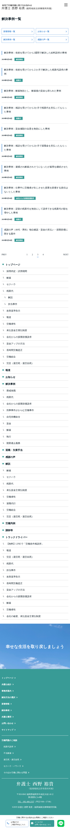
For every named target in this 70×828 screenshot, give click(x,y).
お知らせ (10, 377)
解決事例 (10, 383)
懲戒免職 (11, 390)
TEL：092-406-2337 (26, 802)
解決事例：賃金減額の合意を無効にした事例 (27, 129)
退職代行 (11, 503)
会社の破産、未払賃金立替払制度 (24, 616)
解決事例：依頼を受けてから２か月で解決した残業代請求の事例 (36, 72)
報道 (9, 317)
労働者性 (11, 324)
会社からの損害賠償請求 (19, 337)
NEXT (65, 254)
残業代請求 (8, 747)
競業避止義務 (13, 443)
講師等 (9, 530)
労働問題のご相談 (9, 740)
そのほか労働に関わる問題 (15, 772)
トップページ (13, 264)
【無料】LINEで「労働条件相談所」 (25, 544)
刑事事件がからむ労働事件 (20, 410)
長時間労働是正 (14, 350)
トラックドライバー (17, 537)
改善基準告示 (13, 311)
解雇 (9, 278)
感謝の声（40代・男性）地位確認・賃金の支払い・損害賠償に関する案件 (36, 232)
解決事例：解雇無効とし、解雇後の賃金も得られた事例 (32, 91)
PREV (4, 254)
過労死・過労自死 (11, 759)
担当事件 (12, 304)
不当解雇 (7, 753)
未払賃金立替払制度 (17, 330)
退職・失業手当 (14, 450)
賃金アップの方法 (16, 343)
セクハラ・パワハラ (12, 766)
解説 (10, 297)
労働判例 (10, 523)
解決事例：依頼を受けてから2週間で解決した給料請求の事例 (35, 53)
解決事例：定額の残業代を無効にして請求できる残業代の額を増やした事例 (36, 211)
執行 (9, 436)
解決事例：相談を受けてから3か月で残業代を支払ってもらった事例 (35, 110)
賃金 (9, 423)
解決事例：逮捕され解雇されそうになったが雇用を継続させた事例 (36, 169)
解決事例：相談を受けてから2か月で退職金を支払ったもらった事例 (35, 148)
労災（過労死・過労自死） (20, 363)
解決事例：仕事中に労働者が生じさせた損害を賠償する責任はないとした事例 (36, 190)
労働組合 (11, 357)
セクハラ (11, 284)
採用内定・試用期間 (17, 271)
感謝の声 (10, 457)
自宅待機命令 (13, 417)
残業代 (10, 291)
